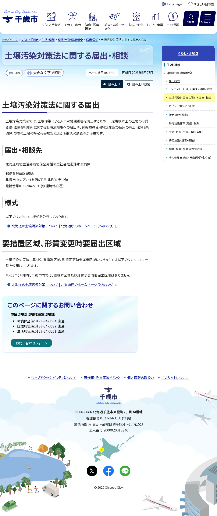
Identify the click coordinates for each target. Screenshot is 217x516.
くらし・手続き (30, 39)
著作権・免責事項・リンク (102, 377)
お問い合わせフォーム (31, 342)
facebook (108, 471)
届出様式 (92, 39)
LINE (125, 471)
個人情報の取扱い (140, 377)
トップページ (10, 39)
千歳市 (20, 16)
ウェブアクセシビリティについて (54, 377)
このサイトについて (175, 377)
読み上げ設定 (141, 84)
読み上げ (114, 84)
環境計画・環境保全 (70, 39)
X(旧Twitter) (92, 471)
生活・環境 (48, 39)
